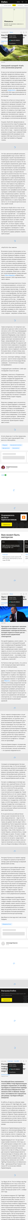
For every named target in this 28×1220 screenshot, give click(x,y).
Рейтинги (20, 5)
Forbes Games (9, 5)
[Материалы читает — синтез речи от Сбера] (21, 32)
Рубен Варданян (10, 255)
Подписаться (6, 504)
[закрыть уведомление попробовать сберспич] (21, 36)
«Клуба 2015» (11, 90)
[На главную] (4, 2)
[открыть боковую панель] (22, 2)
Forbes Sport (5, 535)
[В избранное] (26, 32)
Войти (18, 2)
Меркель (7, 661)
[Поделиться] (23, 32)
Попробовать (12, 43)
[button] (26, 2)
